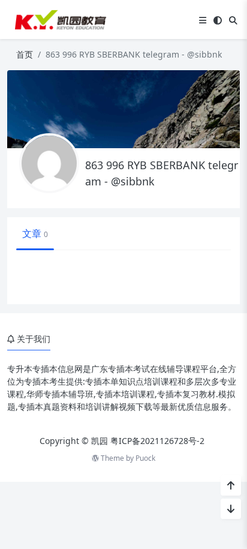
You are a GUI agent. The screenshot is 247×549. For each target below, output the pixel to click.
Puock (145, 458)
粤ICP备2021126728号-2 (157, 440)
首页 (24, 54)
